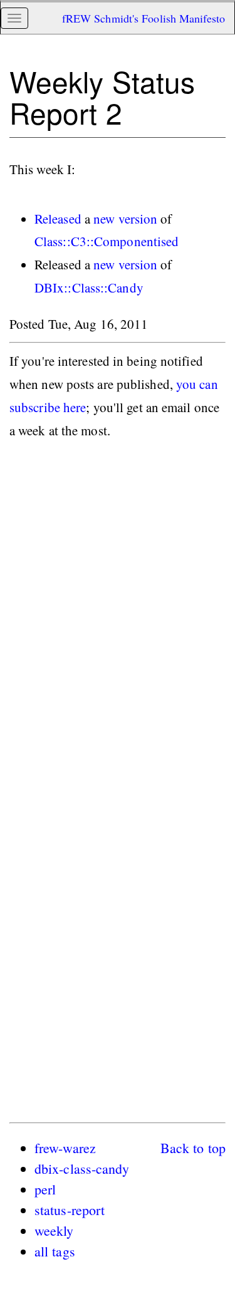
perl (45, 1189)
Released (57, 218)
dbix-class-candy (82, 1168)
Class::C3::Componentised (106, 241)
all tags (54, 1251)
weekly (54, 1230)
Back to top (193, 1148)
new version (125, 218)
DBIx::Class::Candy (89, 287)
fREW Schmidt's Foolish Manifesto (143, 18)
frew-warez (65, 1148)
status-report (69, 1210)
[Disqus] (117, 624)
